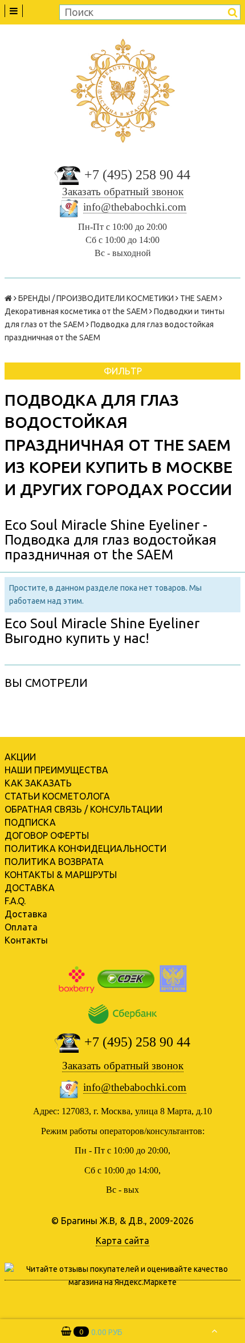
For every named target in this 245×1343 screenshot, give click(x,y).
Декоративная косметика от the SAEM (76, 311)
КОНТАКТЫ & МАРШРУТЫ (61, 875)
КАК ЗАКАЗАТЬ (38, 783)
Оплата (21, 927)
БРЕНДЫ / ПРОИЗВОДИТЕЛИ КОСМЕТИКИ (96, 298)
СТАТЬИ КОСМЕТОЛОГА (57, 796)
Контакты (26, 940)
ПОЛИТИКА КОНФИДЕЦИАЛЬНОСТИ (85, 848)
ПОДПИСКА (30, 822)
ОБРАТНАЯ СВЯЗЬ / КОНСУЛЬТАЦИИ (83, 809)
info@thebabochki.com (134, 207)
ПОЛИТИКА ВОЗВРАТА (54, 861)
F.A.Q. (15, 901)
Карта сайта (122, 1240)
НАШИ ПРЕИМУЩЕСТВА (56, 770)
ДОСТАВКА (30, 888)
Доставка (26, 914)
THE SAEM (199, 298)
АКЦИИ (20, 757)
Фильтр (123, 371)
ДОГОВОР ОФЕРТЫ (47, 835)
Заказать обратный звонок (122, 191)
